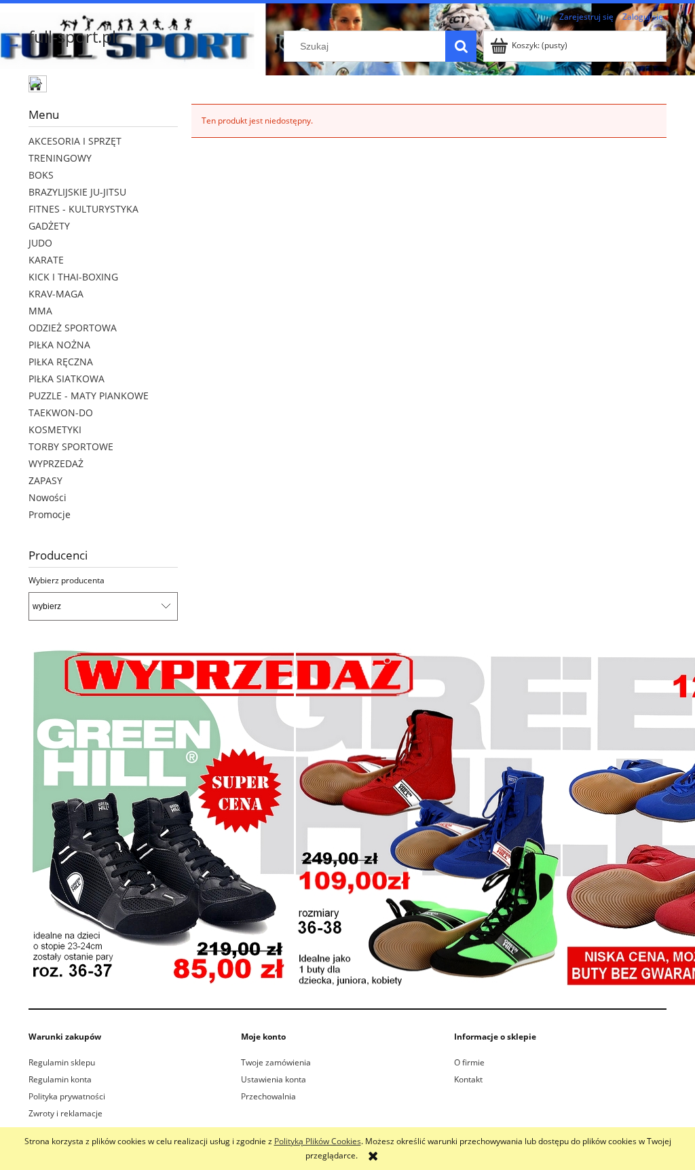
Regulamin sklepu (62, 1062)
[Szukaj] (460, 46)
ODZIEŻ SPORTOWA (73, 327)
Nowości (48, 497)
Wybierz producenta (67, 580)
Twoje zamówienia (276, 1062)
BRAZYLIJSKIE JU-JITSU (77, 191)
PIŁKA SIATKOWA (67, 378)
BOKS (41, 174)
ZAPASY (45, 480)
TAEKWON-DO (61, 412)
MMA (40, 310)
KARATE (46, 259)
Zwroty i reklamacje (65, 1113)
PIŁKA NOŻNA (59, 344)
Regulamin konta (60, 1079)
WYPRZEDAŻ (56, 463)
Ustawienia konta (273, 1079)
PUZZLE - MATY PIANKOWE (89, 395)
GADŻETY (49, 225)
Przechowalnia (268, 1096)
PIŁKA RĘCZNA (61, 361)
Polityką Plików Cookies (317, 1141)
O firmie (469, 1062)
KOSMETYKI (55, 429)
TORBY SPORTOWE (71, 446)
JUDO (40, 242)
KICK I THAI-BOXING (73, 276)
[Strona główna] (39, 85)
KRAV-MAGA (56, 293)
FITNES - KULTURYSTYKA (83, 208)
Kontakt (468, 1079)
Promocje (50, 514)
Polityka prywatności (67, 1096)
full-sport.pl (72, 36)
